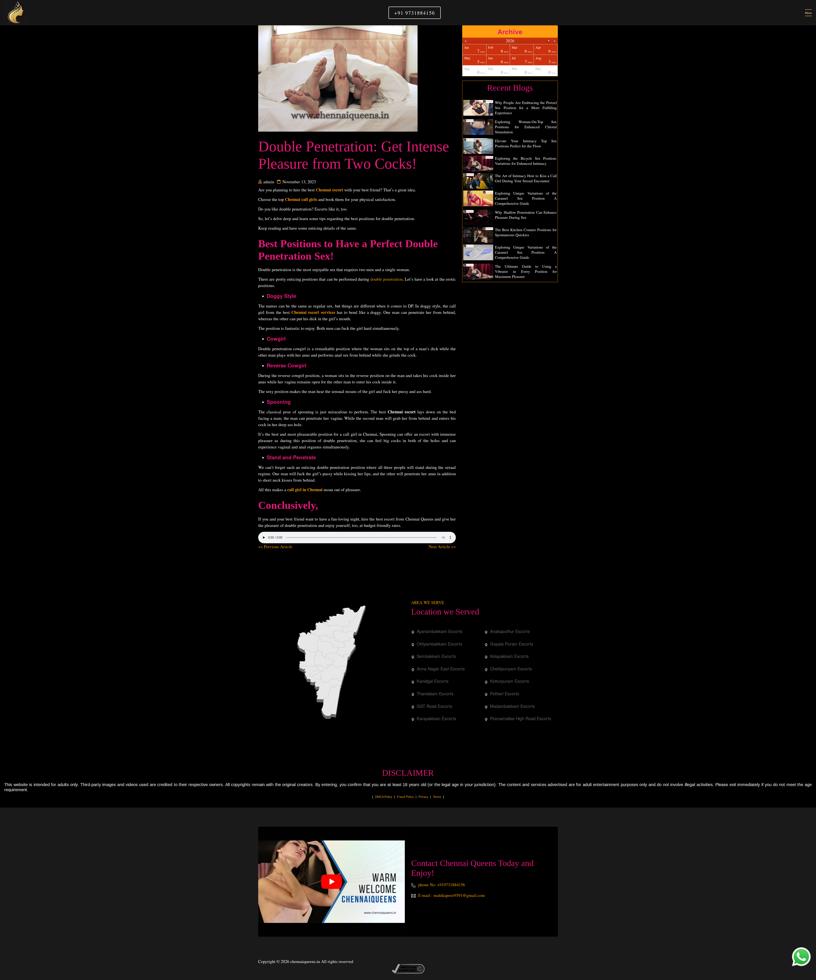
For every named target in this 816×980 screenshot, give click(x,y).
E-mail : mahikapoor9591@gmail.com (451, 895)
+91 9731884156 (414, 12)
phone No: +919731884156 (441, 885)
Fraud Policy (405, 796)
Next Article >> (442, 546)
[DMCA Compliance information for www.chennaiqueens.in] (408, 968)
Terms (437, 796)
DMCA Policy (383, 796)
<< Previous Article (275, 546)
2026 (510, 41)
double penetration (386, 279)
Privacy (423, 796)
